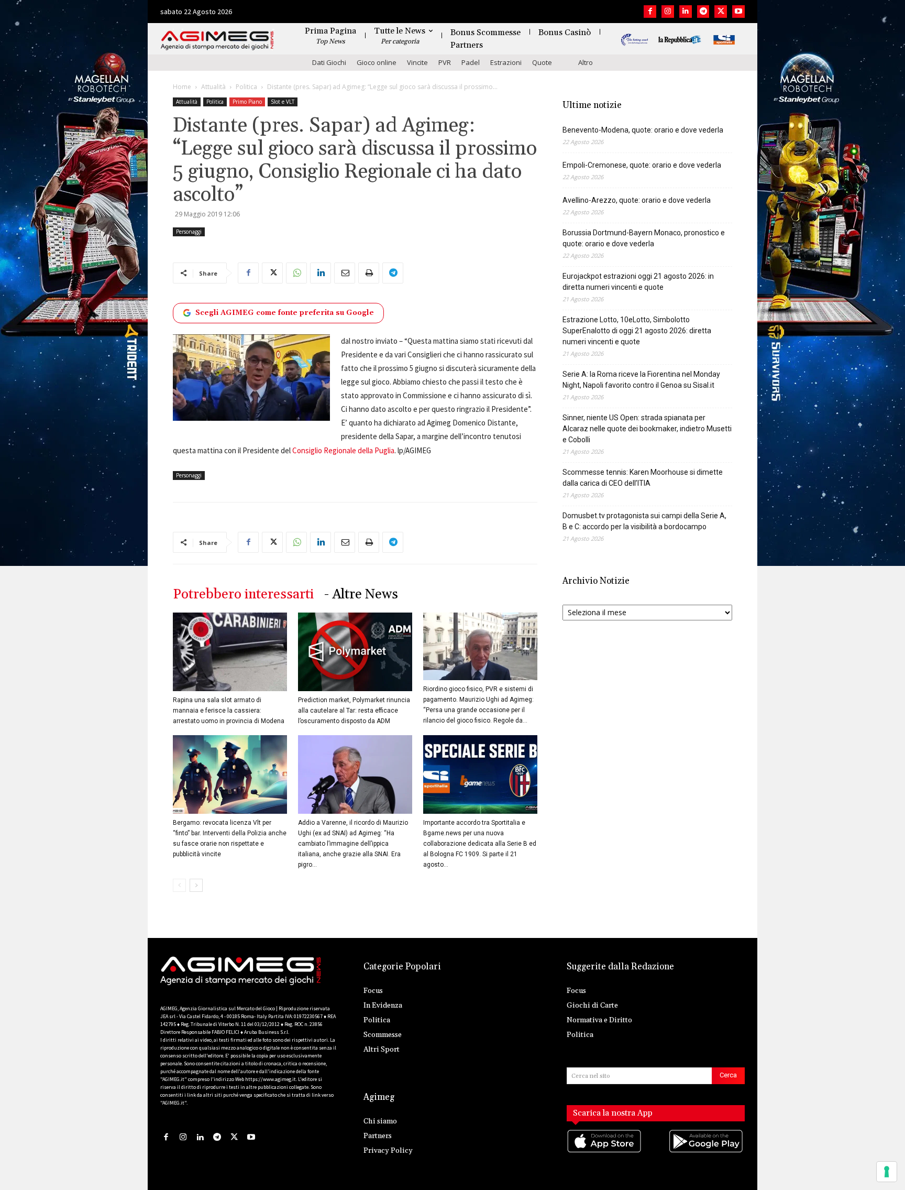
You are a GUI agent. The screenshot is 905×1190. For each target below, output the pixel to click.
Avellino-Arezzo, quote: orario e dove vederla (636, 200)
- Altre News (361, 594)
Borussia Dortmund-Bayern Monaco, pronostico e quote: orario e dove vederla (643, 238)
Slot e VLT (282, 101)
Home (182, 86)
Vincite (417, 62)
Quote (542, 62)
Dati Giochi (329, 62)
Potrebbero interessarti (243, 594)
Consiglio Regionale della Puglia (343, 450)
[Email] (344, 273)
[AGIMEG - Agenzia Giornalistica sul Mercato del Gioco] (217, 40)
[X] (720, 11)
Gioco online (376, 62)
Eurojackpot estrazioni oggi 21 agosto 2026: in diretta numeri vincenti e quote (638, 281)
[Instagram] (667, 11)
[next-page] (196, 885)
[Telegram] (703, 11)
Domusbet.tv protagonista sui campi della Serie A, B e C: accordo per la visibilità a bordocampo (644, 521)
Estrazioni (506, 62)
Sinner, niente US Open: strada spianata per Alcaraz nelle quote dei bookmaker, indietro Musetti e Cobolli (647, 428)
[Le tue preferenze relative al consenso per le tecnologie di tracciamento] (887, 1172)
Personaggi (189, 231)
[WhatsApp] (296, 273)
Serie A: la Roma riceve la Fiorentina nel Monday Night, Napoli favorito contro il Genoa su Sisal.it (641, 379)
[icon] (605, 1152)
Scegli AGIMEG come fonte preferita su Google (284, 313)
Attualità (213, 86)
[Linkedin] (685, 11)
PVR (444, 62)
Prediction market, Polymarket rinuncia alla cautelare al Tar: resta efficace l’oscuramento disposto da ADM (354, 710)
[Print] (368, 273)
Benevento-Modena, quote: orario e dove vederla (642, 130)
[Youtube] (738, 11)
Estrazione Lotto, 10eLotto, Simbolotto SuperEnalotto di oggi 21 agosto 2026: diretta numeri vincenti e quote (636, 330)
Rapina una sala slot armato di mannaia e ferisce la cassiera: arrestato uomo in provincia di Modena (228, 710)
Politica (246, 86)
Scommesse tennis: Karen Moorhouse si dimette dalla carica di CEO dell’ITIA (642, 477)
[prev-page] (179, 885)
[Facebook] (650, 11)
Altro (585, 62)
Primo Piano (247, 101)
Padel (470, 62)
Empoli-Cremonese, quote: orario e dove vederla (641, 165)
